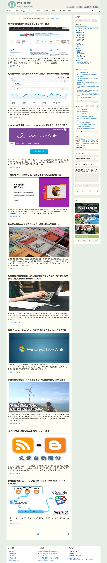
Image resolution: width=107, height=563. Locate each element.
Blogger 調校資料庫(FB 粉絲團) (48, 553)
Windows (79, 35)
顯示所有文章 (54, 18)
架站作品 (11, 556)
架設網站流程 (12, 553)
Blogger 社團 (81, 143)
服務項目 (9, 11)
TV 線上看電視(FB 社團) (46, 560)
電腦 (77, 30)
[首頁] (38, 534)
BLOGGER (90, 559)
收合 (84, 28)
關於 (69, 11)
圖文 (90, 28)
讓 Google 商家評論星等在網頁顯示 (86, 97)
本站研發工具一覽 (14, 560)
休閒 (77, 48)
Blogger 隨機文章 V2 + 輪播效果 (85, 116)
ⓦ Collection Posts (95, 102)
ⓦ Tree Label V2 (96, 65)
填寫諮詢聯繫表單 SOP (88, 140)
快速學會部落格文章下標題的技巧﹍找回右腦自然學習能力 (33, 224)
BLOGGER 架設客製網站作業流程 (85, 128)
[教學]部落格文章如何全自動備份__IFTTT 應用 (28, 431)
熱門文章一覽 (12, 558)
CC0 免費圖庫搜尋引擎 (82, 72)
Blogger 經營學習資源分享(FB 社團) (49, 551)
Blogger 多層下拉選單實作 (83, 122)
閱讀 (77, 60)
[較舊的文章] (68, 534)
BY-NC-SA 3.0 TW (74, 558)
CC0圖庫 (79, 7)
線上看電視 (87, 7)
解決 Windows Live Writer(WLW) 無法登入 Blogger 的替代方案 (37, 330)
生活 (77, 43)
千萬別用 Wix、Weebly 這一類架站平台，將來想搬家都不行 (34, 175)
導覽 (17, 11)
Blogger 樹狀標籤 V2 (82, 109)
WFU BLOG (78, 559)
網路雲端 (54, 11)
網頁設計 (95, 7)
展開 (79, 28)
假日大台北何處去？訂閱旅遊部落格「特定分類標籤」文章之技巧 (36, 380)
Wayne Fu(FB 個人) (44, 556)
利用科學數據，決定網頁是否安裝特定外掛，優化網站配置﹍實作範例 (38, 74)
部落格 (38, 11)
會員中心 (62, 11)
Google (31, 11)
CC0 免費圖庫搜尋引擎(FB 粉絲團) (49, 558)
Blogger (23, 11)
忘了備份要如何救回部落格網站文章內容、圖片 (28, 24)
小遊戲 (79, 52)
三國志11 (79, 50)
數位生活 (79, 44)
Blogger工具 (70, 7)
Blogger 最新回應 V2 (82, 111)
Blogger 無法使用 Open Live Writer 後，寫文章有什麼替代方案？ (37, 125)
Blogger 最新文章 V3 (82, 114)
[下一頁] (93, 100)
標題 (96, 28)
